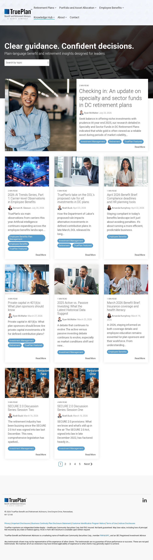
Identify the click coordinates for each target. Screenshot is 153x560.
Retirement (114, 141)
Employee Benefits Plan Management (20, 237)
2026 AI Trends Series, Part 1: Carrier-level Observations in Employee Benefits (26, 198)
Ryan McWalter (91, 113)
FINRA (102, 536)
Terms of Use (111, 523)
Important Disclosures (21, 523)
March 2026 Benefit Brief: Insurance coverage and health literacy (123, 306)
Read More (140, 147)
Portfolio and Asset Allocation (76, 7)
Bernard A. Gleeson (21, 208)
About (61, 17)
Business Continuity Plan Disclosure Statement (51, 523)
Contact (74, 17)
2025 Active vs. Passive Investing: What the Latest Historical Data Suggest (72, 308)
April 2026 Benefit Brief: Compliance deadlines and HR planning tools (122, 198)
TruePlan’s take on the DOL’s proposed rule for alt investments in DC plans (76, 198)
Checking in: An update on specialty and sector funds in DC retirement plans (110, 98)
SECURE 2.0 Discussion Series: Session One (72, 408)
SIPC (107, 536)
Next (87, 464)
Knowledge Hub (43, 17)
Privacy (7, 523)
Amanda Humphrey (120, 208)
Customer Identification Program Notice (88, 523)
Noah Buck (67, 208)
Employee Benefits (110, 7)
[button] (144, 501)
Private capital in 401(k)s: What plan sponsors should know (26, 306)
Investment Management (93, 141)
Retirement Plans (44, 7)
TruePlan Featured (133, 141)
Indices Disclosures (127, 523)
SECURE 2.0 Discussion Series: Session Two (23, 408)
